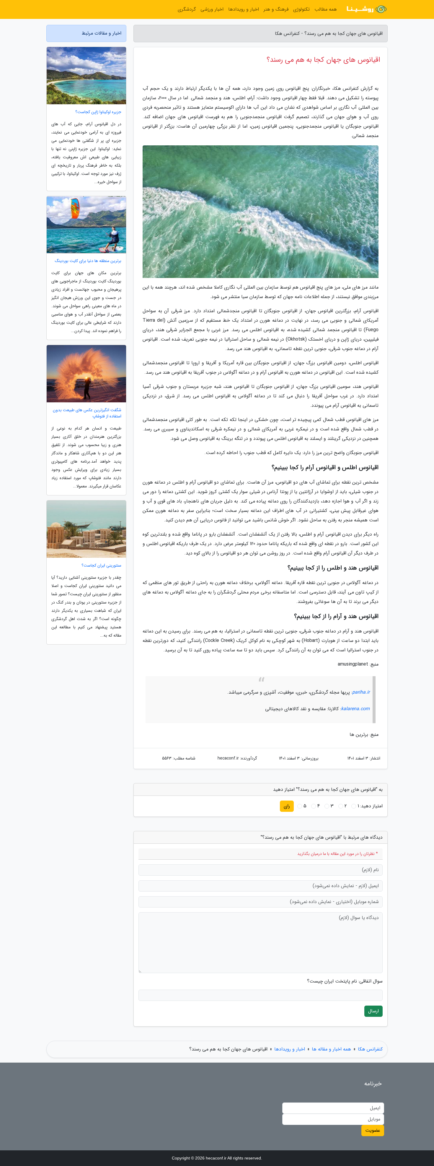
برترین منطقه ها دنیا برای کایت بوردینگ (88, 261)
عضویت (372, 1130)
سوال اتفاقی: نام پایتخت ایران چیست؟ (345, 981)
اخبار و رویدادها (243, 9)
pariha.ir (361, 692)
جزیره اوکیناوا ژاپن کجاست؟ (98, 112)
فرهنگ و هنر (276, 9)
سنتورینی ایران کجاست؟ (101, 565)
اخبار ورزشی (211, 9)
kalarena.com (355, 709)
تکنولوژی (301, 9)
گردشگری (187, 9)
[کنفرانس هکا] (366, 9)
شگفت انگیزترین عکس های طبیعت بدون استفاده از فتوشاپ (87, 413)
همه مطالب (325, 9)
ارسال (373, 1011)
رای (287, 806)
